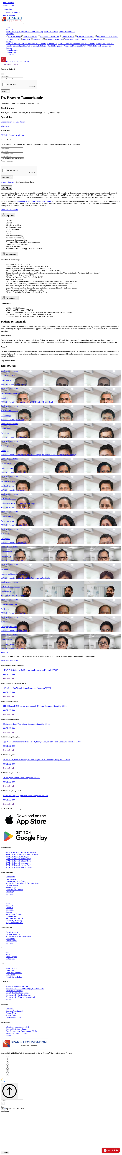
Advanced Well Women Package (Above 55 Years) (25, 989)
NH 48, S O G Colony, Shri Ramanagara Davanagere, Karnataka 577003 (30, 670)
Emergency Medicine (54, 39)
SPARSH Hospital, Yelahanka (69, 44)
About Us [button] (9, 29)
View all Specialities (97, 39)
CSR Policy (10, 975)
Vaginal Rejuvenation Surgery (17, 1033)
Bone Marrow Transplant (49, 37)
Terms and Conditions (14, 973)
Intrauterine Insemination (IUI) (17, 1027)
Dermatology (38, 39)
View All (4, 652)
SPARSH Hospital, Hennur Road (44, 44)
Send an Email (8, 678)
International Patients (13, 914)
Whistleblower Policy (14, 977)
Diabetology (5, 126)
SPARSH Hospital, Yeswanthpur (18, 859)
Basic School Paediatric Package (18, 993)
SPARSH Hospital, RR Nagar (34, 46)
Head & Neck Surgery (14, 890)
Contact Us (10, 54)
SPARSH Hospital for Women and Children (63, 46)
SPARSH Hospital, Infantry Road (94, 44)
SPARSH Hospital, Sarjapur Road (19, 44)
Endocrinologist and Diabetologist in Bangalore (33, 201)
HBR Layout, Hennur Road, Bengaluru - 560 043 (21, 778)
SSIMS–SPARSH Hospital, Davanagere (95, 46)
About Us (9, 906)
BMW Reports (11, 957)
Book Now (6, 178)
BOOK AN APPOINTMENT (17, 62)
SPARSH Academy (35, 32)
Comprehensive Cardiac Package (18, 995)
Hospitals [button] (9, 42)
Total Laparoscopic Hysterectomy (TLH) (21, 1031)
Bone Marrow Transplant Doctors (18, 936)
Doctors (9, 48)
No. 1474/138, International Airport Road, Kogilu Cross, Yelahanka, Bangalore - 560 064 (36, 760)
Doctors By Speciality (14, 921)
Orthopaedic (10, 877)
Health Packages (12, 50)
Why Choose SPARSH (14, 923)
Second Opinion (12, 1015)
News (8, 955)
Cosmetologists (11, 941)
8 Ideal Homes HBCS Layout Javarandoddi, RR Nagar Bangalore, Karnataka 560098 (35, 706)
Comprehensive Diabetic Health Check (20, 997)
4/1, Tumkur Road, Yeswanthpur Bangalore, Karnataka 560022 (26, 724)
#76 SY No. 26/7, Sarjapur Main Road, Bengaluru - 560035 (25, 796)
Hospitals (9, 908)
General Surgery (12, 885)
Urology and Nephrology (15, 881)
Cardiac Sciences (68, 37)
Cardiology (10, 892)
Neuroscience (11, 879)
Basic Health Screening (14, 991)
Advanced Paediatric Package (17, 986)
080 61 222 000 (9, 674)
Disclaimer (10, 970)
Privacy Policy (11, 968)
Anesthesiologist (12, 932)
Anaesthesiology (14, 37)
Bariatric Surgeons (13, 934)
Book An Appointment (9, 210)
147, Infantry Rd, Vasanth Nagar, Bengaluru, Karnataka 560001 (27, 688)
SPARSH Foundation (67, 32)
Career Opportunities (13, 1017)
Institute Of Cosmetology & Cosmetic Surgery (23, 883)
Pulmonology (11, 887)
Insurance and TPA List (14, 918)
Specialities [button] (10, 34)
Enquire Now (11, 1013)
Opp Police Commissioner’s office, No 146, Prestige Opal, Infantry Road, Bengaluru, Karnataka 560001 (42, 742)
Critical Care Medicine (85, 37)
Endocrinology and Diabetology (77, 39)
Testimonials (10, 959)
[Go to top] (9, 1091)
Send (4, 92)
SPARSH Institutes (51, 32)
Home (8, 27)
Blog (7, 952)
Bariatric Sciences (30, 37)
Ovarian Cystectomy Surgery (17, 1029)
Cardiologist (10, 939)
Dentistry (26, 39)
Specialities (10, 910)
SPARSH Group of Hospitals (17, 32)
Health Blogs (11, 52)
